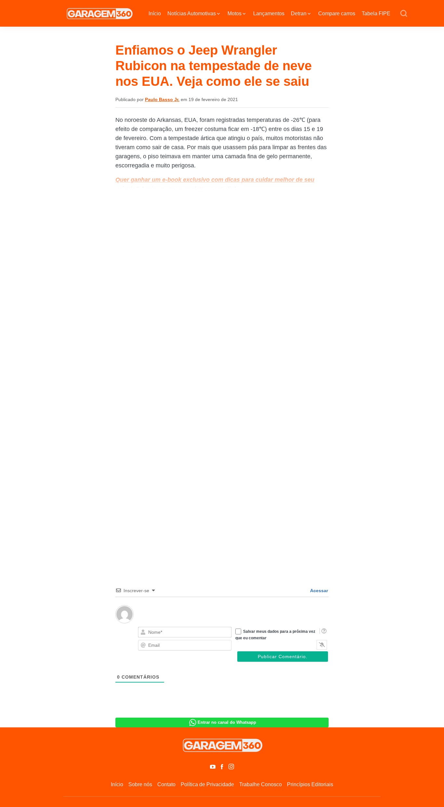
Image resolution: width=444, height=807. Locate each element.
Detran (299, 13)
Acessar (318, 590)
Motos (235, 13)
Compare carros (336, 13)
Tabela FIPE (376, 13)
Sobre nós (140, 784)
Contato (166, 784)
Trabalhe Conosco (260, 784)
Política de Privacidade (207, 784)
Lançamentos (268, 13)
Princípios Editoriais (310, 784)
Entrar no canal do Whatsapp (227, 722)
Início (155, 13)
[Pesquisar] (403, 13)
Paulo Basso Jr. (162, 99)
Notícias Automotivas (191, 13)
